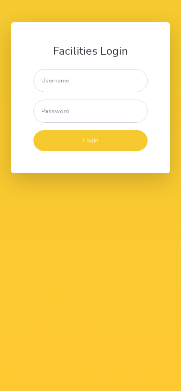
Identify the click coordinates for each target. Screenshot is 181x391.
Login (90, 140)
